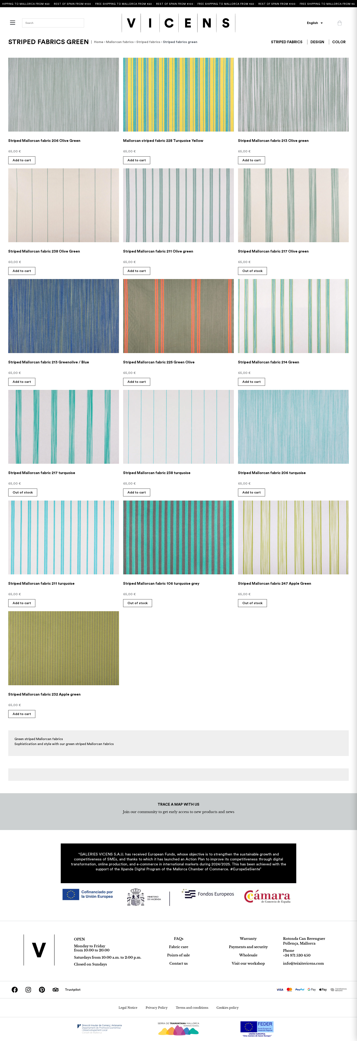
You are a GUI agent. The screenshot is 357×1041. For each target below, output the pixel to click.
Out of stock (252, 271)
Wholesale (248, 955)
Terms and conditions (192, 1008)
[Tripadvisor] (55, 989)
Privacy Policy (157, 1008)
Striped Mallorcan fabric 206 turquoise (272, 473)
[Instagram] (28, 989)
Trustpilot (73, 989)
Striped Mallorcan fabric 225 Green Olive (159, 362)
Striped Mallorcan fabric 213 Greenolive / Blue (48, 362)
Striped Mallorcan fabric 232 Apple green (44, 694)
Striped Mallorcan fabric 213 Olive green (273, 141)
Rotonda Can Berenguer (304, 939)
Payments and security (248, 947)
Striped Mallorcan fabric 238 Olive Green (44, 251)
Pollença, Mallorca (299, 943)
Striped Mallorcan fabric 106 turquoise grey (161, 583)
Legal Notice (128, 1008)
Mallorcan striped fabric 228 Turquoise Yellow (163, 141)
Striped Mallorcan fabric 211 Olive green (158, 251)
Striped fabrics (148, 42)
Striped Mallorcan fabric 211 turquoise (41, 583)
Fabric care (178, 947)
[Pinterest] (42, 989)
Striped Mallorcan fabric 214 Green (268, 362)
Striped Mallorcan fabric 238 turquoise (156, 473)
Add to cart (22, 160)
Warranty (248, 939)
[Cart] (340, 23)
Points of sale (178, 955)
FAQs (178, 939)
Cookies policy (228, 1008)
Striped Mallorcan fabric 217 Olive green (273, 251)
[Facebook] (14, 989)
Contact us (178, 963)
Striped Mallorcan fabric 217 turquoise (41, 473)
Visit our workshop (248, 963)
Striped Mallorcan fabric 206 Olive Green (44, 141)
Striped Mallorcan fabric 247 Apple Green (274, 583)
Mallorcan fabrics (120, 42)
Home (98, 42)
